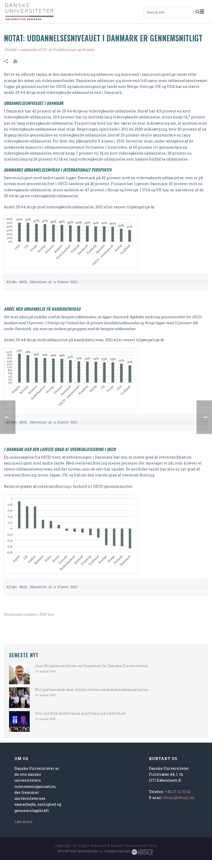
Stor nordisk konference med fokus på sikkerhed (80, 713)
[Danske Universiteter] (30, 11)
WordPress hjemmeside (78, 851)
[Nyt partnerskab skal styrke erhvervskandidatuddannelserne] (19, 697)
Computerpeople (117, 851)
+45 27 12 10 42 (178, 791)
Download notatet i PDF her (29, 614)
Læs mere (23, 821)
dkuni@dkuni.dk (179, 797)
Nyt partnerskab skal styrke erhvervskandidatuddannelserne (91, 689)
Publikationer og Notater (74, 49)
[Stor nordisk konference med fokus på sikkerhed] (19, 721)
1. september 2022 (32, 49)
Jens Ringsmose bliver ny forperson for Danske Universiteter (91, 666)
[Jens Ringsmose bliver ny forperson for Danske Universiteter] (19, 674)
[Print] (17, 61)
